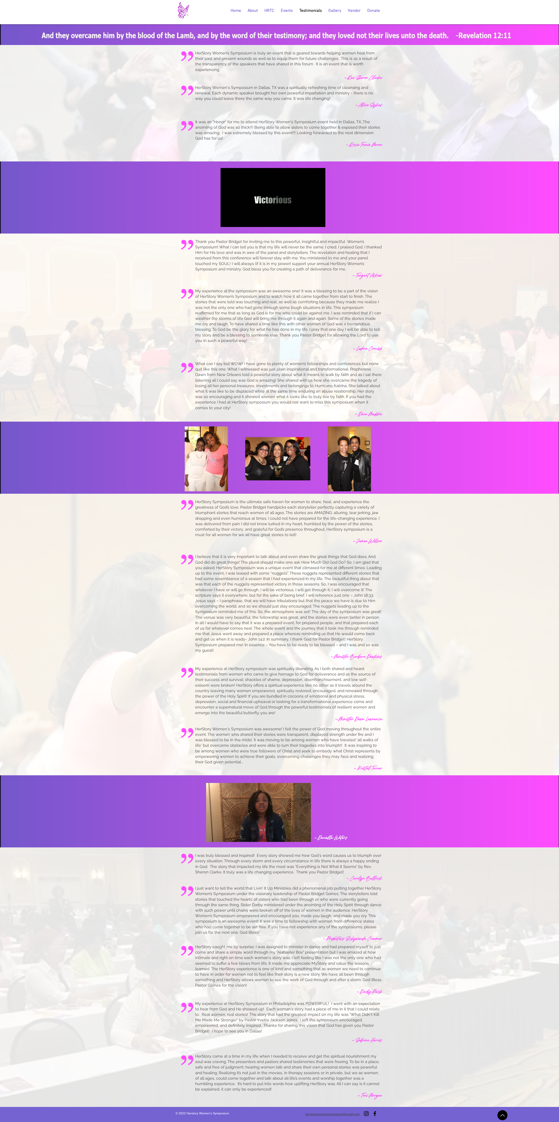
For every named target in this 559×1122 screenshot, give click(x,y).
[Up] (502, 1115)
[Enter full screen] (319, 221)
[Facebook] (375, 1113)
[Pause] (226, 221)
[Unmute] (233, 221)
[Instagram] (366, 1113)
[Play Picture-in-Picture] (312, 221)
